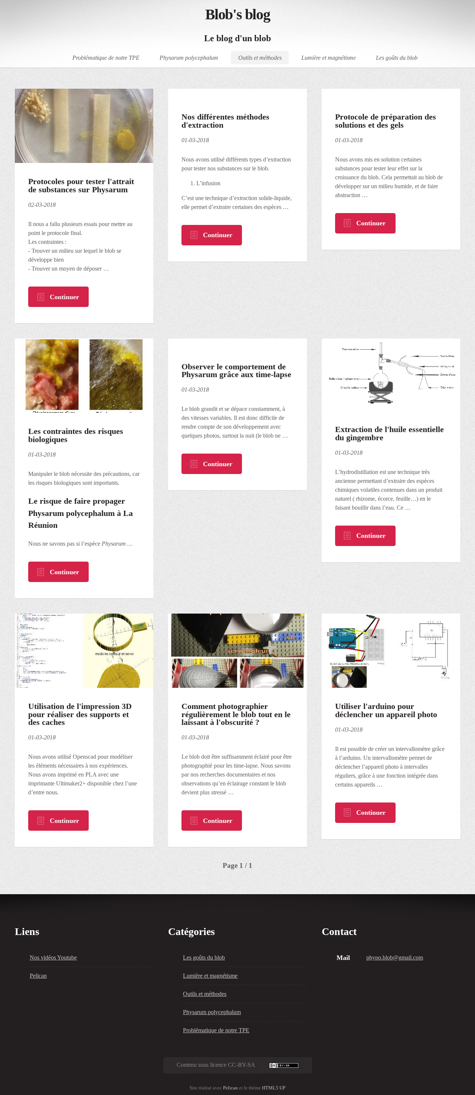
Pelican (38, 976)
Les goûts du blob (396, 57)
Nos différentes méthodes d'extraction (225, 121)
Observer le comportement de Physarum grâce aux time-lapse (236, 370)
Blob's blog (237, 14)
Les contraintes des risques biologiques (75, 435)
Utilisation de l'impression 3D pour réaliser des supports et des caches (80, 714)
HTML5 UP (273, 1088)
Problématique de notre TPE (106, 57)
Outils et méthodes (260, 57)
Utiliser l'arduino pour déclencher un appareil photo (386, 710)
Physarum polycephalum (189, 57)
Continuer (64, 297)
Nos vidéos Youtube (53, 957)
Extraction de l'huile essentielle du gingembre (389, 433)
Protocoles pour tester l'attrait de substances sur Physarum (81, 185)
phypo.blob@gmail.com (394, 957)
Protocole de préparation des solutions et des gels (385, 121)
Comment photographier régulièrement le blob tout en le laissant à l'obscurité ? (236, 714)
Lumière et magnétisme (328, 57)
